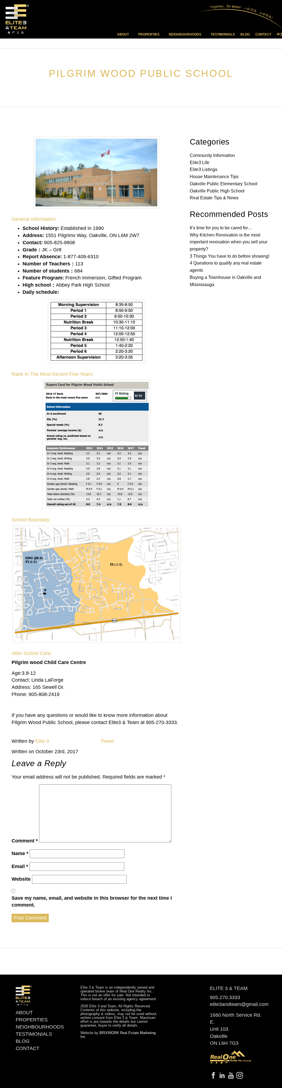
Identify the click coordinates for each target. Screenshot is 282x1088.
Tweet (107, 741)
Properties (32, 1019)
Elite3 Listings (203, 169)
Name (20, 853)
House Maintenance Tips (214, 176)
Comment (25, 841)
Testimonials (223, 34)
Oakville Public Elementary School (223, 183)
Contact (263, 34)
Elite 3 (42, 741)
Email (20, 866)
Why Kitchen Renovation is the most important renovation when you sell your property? (228, 242)
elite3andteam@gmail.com (239, 1004)
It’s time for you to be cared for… (221, 227)
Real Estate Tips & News (214, 197)
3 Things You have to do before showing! (229, 256)
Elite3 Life (199, 162)
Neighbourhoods (40, 1027)
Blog (245, 34)
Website (21, 879)
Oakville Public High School (217, 191)
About (24, 1012)
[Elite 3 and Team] (17, 19)
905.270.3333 (225, 997)
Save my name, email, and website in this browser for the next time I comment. (92, 901)
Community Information (212, 155)
